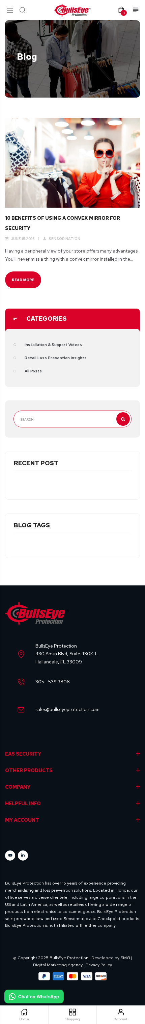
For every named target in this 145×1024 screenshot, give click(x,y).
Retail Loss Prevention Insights (56, 357)
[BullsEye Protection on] (23, 855)
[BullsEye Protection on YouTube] (10, 855)
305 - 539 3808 (52, 682)
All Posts (33, 370)
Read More (23, 280)
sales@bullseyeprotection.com (67, 709)
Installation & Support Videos (53, 344)
